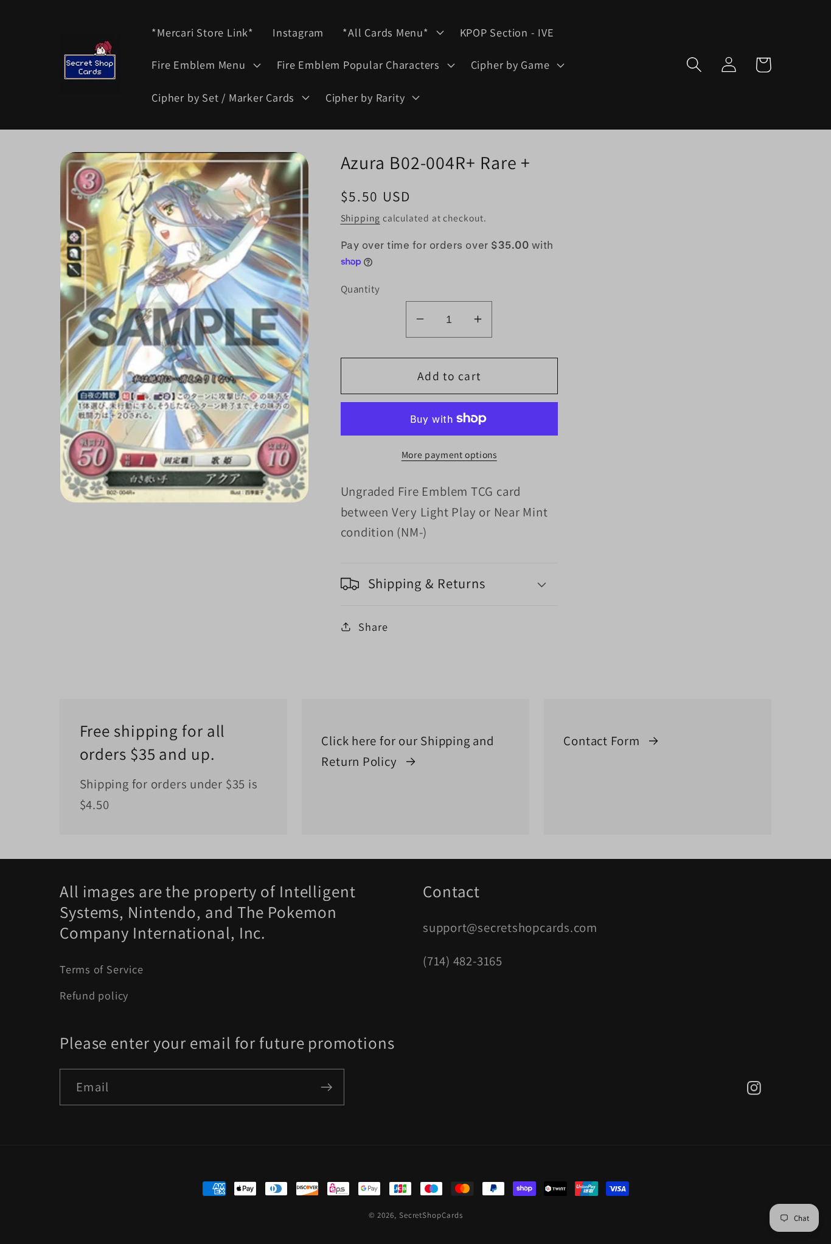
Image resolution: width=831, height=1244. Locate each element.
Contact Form (601, 740)
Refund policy (94, 995)
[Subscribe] (326, 1087)
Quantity (360, 288)
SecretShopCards (431, 1215)
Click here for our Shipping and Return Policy (407, 751)
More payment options (449, 454)
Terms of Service (101, 969)
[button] (391, 32)
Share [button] (373, 626)
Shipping (360, 217)
